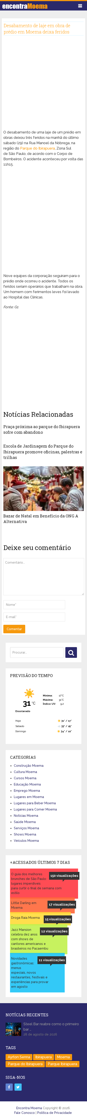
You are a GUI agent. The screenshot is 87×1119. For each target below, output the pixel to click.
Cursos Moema (25, 778)
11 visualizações (52, 960)
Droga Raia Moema (25, 917)
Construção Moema (29, 765)
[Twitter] (18, 1087)
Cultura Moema (25, 772)
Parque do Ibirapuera (37, 148)
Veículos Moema (26, 840)
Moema (63, 1057)
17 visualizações (62, 904)
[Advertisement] (43, 86)
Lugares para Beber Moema (35, 803)
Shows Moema (25, 834)
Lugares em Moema (29, 797)
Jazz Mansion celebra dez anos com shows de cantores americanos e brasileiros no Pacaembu (29, 939)
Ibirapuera (43, 1057)
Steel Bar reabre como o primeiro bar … (51, 1026)
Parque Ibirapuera (62, 1064)
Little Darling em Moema (23, 905)
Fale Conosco (24, 1113)
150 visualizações (64, 875)
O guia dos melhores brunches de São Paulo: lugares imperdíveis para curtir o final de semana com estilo (36, 883)
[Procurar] (71, 652)
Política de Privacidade (54, 1113)
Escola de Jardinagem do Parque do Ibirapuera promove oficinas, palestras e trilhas (42, 451)
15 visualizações (58, 919)
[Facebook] (9, 1087)
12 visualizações (54, 931)
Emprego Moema (27, 790)
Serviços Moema (26, 828)
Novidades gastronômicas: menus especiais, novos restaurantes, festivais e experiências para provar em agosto (29, 972)
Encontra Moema (29, 1108)
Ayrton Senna (19, 1057)
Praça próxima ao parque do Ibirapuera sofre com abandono (41, 429)
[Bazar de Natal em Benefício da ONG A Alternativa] (43, 488)
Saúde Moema (25, 822)
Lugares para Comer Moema (35, 809)
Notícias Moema (26, 815)
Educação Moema (27, 784)
